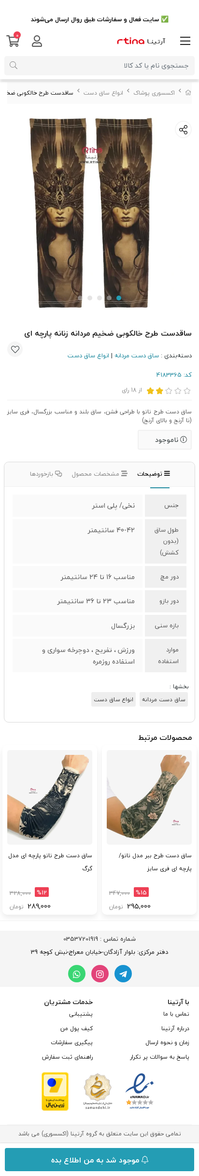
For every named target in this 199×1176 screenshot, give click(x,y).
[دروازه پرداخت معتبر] (55, 1090)
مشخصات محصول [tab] (96, 473)
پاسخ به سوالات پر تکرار (159, 1057)
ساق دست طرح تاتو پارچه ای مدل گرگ (50, 861)
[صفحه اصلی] (188, 93)
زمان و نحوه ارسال (167, 1042)
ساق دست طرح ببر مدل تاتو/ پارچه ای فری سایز (155, 861)
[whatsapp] (76, 973)
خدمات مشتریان (68, 1002)
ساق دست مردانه (136, 355)
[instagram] (100, 973)
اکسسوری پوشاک (154, 93)
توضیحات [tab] (150, 473)
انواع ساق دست (103, 93)
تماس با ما (176, 1014)
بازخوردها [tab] (42, 473)
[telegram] (123, 973)
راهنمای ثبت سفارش (67, 1057)
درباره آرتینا (175, 1028)
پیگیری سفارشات (72, 1042)
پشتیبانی (81, 1014)
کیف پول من (76, 1028)
